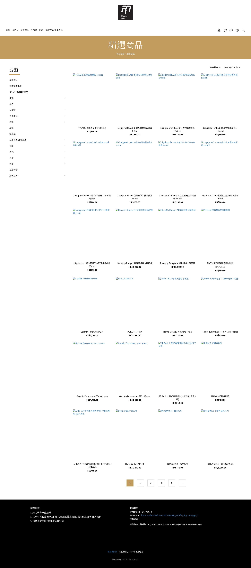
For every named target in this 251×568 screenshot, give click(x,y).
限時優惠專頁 (15, 86)
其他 (11, 151)
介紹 (14, 30)
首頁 (8, 30)
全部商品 (120, 53)
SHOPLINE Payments (130, 559)
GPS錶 (34, 30)
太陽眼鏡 (13, 115)
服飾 (41, 30)
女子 (11, 163)
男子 (11, 157)
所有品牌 (13, 175)
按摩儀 (12, 133)
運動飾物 (13, 169)
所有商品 (24, 30)
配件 (11, 103)
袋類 (11, 121)
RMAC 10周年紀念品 (18, 92)
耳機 (11, 127)
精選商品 (131, 53)
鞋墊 (11, 145)
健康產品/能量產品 (54, 30)
